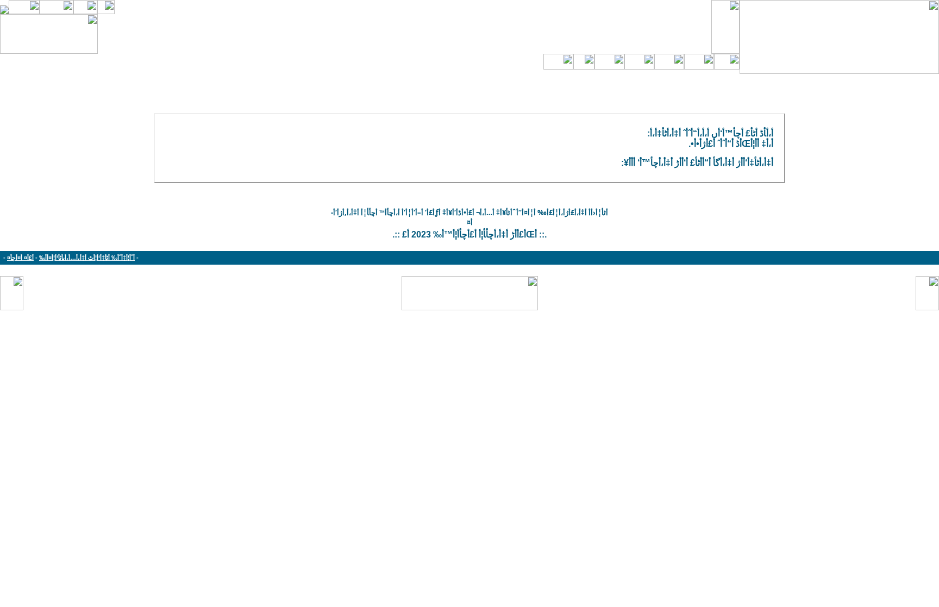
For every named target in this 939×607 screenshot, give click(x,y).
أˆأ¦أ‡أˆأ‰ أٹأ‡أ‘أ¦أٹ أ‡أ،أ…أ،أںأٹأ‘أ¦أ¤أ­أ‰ (87, 257)
